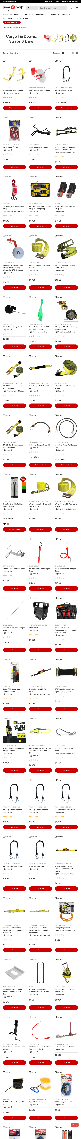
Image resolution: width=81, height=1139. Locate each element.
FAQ (57, 1)
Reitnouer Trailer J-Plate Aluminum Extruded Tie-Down (12, 991)
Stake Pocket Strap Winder (39, 90)
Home (4, 27)
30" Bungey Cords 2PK (63, 1110)
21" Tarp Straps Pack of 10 (65, 810)
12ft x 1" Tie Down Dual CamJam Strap (11, 690)
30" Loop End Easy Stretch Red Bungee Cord (39, 1052)
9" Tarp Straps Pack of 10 (38, 866)
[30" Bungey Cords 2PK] (66, 1093)
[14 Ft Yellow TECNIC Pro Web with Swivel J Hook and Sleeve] (40, 731)
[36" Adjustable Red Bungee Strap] (14, 189)
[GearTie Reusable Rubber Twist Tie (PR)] (14, 487)
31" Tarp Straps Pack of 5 (38, 810)
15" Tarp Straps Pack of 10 (13, 866)
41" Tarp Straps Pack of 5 (12, 810)
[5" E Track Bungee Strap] (66, 672)
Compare (56, 53)
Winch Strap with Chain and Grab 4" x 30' (40, 505)
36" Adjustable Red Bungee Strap (13, 207)
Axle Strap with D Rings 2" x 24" (39, 387)
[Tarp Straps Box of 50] (66, 74)
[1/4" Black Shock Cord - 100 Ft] (14, 1093)
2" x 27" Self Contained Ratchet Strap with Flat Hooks (64, 868)
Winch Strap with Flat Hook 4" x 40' (39, 266)
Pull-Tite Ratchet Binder (64, 1051)
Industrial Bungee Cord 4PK (39, 445)
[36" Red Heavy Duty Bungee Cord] (14, 611)
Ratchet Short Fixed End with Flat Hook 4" (66, 266)
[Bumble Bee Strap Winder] (14, 74)
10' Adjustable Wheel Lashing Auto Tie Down (66, 328)
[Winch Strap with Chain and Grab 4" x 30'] (40, 487)
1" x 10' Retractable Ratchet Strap (39, 690)
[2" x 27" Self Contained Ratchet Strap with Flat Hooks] (66, 849)
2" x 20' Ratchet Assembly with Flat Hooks (13, 387)
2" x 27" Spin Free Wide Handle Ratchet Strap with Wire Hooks (39, 930)
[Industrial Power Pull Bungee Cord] (66, 428)
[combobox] (46, 8)
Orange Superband (62, 928)
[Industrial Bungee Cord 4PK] (40, 428)
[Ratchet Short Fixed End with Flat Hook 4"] (66, 248)
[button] (76, 8)
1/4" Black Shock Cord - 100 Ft (13, 1111)
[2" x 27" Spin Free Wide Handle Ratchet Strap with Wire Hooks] (40, 911)
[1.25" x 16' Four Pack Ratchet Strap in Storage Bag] (40, 189)
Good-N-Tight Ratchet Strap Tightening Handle (40, 328)
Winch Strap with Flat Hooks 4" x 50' (66, 505)
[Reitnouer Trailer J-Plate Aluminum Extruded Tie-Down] (14, 972)
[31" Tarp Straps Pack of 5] (40, 793)
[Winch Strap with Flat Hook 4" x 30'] (66, 369)
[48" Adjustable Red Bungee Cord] (40, 552)
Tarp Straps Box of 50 (63, 90)
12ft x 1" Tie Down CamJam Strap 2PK (65, 207)
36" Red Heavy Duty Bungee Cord (14, 629)
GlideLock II (33, 628)
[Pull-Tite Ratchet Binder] (66, 1034)
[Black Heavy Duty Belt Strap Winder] (14, 1034)
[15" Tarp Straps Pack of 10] (14, 849)
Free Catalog (49, 1)
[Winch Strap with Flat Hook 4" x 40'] (40, 248)
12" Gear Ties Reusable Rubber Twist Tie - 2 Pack (39, 990)
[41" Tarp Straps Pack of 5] (14, 793)
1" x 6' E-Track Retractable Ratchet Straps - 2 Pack (65, 148)
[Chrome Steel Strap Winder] (14, 552)
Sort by (6, 53)
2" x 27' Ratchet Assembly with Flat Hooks (13, 446)
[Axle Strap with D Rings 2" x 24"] (40, 369)
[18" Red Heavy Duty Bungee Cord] (66, 552)
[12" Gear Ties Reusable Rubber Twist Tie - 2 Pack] (40, 972)
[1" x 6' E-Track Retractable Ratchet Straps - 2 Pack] (66, 130)
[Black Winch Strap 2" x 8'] (14, 310)
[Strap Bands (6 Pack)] (14, 130)
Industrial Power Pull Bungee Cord (66, 446)
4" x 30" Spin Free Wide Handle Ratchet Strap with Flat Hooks (13, 930)
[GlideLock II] (40, 611)
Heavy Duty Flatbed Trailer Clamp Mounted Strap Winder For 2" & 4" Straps (13, 267)
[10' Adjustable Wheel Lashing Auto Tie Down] (66, 310)
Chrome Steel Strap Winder (14, 569)
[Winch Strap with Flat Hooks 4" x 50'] (66, 487)
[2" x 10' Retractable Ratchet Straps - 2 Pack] (14, 731)
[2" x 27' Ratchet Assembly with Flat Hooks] (14, 428)
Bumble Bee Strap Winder (13, 90)
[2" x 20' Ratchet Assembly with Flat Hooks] (14, 369)
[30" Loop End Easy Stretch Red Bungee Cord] (40, 1034)
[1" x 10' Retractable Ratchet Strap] (40, 672)
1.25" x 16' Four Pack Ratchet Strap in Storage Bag (40, 207)
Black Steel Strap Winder (38, 147)
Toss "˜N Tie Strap (36, 1110)
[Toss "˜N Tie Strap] (40, 1093)
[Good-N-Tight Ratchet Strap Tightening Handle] (40, 310)
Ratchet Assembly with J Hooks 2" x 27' (64, 990)
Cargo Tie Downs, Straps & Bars (17, 27)
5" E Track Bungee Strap (64, 689)
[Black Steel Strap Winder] (40, 130)
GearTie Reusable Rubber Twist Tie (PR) (13, 505)
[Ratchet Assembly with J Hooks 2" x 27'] (66, 972)
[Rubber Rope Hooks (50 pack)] (66, 731)
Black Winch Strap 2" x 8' (12, 327)
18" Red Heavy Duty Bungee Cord (65, 570)
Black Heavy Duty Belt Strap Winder (14, 1052)
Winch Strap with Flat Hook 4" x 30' (65, 387)
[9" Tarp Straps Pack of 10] (40, 849)
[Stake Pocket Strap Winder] (40, 74)
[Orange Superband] (66, 911)
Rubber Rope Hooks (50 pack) (64, 749)
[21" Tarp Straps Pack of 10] (66, 793)
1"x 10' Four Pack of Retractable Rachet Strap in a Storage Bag (66, 630)
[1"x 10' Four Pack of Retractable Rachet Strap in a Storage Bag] (66, 611)
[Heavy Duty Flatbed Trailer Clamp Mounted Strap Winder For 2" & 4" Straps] (14, 248)
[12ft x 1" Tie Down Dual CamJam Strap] (14, 672)
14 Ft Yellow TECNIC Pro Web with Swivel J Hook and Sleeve (40, 750)
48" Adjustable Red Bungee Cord (39, 570)
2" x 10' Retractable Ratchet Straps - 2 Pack (13, 749)
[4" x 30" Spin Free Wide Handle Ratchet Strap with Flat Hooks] (14, 911)
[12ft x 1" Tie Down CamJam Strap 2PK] (66, 189)
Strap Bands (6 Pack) (11, 147)
